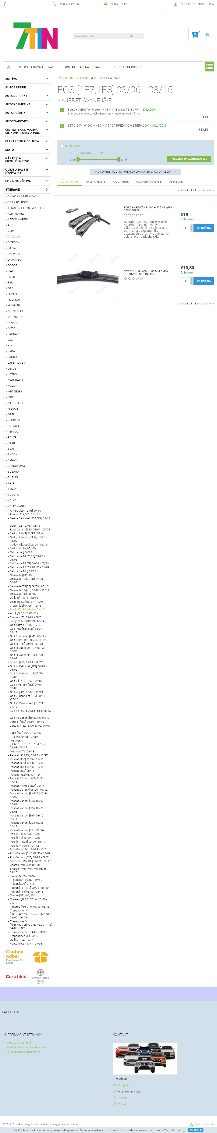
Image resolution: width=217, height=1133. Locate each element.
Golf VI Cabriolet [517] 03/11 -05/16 (27, 697)
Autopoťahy (15, 112)
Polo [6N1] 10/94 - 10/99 (25, 834)
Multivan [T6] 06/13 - (23, 751)
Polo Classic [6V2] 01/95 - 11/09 (30, 853)
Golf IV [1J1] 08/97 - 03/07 (26, 662)
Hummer (14, 305)
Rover (12, 437)
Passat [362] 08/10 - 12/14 (26, 774)
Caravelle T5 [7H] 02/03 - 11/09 (29, 590)
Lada (11, 351)
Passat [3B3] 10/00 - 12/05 (26, 763)
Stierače (12, 189)
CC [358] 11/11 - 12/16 (24, 597)
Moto (9, 149)
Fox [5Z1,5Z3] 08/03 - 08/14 (27, 621)
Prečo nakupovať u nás (36, 67)
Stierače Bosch (19, 202)
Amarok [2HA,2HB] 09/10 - (26, 510)
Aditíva (11, 79)
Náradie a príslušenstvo (17, 159)
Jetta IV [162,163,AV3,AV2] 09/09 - (30, 727)
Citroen (13, 242)
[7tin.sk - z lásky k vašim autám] (36, 36)
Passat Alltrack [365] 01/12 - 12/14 (27, 780)
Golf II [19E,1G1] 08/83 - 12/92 (28, 640)
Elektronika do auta (22, 141)
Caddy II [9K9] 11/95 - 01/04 (27, 533)
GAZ (10, 288)
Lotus (12, 374)
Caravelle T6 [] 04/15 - (23, 594)
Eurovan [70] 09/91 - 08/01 (26, 617)
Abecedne (176, 181)
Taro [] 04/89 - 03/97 (22, 876)
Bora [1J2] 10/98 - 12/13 (25, 525)
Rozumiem (195, 1130)
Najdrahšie (121, 181)
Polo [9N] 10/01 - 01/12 (24, 845)
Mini (11, 397)
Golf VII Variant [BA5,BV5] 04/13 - (30, 717)
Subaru (13, 471)
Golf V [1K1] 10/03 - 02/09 (26, 680)
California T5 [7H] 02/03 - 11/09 (29, 567)
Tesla (12, 488)
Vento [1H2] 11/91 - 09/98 (26, 943)
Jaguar (13, 334)
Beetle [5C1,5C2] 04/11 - (25, 514)
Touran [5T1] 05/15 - (22, 895)
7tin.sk (122, 1098)
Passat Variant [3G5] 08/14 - (27, 830)
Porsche (14, 425)
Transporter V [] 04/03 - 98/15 (28, 932)
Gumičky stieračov (22, 196)
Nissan (13, 408)
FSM (11, 282)
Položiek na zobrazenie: (189, 158)
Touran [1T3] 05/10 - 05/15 (26, 891)
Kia (10, 345)
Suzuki (13, 477)
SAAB (11, 443)
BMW (11, 230)
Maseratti (15, 380)
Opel (11, 414)
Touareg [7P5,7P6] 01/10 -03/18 (30, 906)
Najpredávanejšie (149, 181)
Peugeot (14, 420)
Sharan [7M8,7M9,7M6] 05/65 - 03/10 (29, 870)
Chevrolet (16, 311)
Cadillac (14, 236)
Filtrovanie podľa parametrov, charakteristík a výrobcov (133, 171)
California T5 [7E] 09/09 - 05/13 (29, 563)
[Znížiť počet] (191, 230)
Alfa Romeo (16, 213)
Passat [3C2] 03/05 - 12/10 (26, 767)
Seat (11, 448)
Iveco (12, 328)
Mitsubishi (15, 403)
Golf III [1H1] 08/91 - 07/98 (26, 643)
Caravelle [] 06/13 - (21, 575)
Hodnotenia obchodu (129, 67)
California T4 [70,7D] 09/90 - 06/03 (27, 558)
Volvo (12, 500)
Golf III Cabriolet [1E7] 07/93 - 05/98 (28, 649)
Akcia (69, 153)
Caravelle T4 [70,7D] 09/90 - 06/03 (27, 580)
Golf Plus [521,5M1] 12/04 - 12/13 (27, 630)
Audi (11, 225)
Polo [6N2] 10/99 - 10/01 (25, 837)
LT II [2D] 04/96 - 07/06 (24, 736)
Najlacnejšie (95, 181)
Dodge (12, 265)
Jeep (11, 339)
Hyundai (14, 299)
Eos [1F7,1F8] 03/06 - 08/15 (27, 609)
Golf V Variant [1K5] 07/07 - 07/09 (27, 686)
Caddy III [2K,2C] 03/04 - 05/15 (28, 544)
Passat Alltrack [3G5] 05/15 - (28, 785)
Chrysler (15, 316)
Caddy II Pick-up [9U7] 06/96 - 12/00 (28, 539)
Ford (11, 276)
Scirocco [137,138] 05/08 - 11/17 (30, 861)
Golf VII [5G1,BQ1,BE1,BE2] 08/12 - (30, 712)
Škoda (12, 454)
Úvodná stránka (8, 67)
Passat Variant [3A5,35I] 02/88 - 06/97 (29, 795)
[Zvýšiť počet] (191, 226)
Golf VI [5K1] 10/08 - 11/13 (26, 692)
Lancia (12, 357)
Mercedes (15, 391)
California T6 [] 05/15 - (24, 571)
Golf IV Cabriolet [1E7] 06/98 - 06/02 (28, 668)
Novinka (86, 153)
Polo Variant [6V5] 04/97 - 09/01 (30, 857)
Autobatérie (15, 87)
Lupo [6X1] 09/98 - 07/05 (25, 732)
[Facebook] (5, 4)
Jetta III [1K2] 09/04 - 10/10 (27, 721)
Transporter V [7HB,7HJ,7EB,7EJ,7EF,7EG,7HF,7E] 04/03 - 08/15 (30, 925)
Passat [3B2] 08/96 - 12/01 (26, 759)
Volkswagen (17, 506)
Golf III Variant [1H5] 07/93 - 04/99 (27, 656)
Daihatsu (14, 259)
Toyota (13, 494)
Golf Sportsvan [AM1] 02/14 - (28, 636)
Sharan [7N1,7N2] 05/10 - (25, 864)
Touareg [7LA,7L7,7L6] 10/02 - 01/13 (28, 901)
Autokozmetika (18, 104)
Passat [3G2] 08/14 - (23, 770)
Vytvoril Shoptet (204, 1124)
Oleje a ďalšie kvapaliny (16, 171)
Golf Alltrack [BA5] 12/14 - (26, 624)
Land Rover (16, 362)
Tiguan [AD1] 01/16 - (23, 883)
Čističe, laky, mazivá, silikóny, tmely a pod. (22, 131)
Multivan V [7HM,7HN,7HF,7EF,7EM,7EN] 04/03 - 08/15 (27, 744)
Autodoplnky (16, 96)
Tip (101, 153)
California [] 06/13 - (22, 552)
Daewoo (14, 253)
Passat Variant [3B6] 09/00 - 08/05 (27, 809)
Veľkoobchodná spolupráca (23, 1051)
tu (184, 1130)
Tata (11, 483)
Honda (13, 294)
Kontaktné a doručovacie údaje (25, 1047)
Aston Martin (18, 219)
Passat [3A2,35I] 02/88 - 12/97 (29, 755)
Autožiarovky (16, 121)
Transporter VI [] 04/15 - (25, 936)
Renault (14, 431)
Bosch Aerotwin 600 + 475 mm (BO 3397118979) (112, 109)
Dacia (12, 248)
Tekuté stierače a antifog (27, 207)
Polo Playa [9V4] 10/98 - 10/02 (29, 849)
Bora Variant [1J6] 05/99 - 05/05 (30, 529)
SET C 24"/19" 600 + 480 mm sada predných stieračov (117, 125)
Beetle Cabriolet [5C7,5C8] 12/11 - (30, 520)
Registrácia (206, 4)
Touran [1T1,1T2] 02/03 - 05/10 (29, 887)
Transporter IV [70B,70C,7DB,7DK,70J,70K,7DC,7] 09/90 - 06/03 (30, 914)
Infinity (13, 322)
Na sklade (72, 146)
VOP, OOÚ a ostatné (18, 1042)
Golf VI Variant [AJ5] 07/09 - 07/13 (27, 705)
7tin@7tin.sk (126, 1085)
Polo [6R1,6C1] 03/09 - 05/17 (28, 841)
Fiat (10, 271)
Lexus (12, 368)
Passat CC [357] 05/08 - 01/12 (28, 789)
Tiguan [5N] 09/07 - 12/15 (26, 880)
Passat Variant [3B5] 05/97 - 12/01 (27, 802)
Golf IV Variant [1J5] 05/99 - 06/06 (27, 675)
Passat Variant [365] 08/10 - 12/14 (27, 817)
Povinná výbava (18, 181)
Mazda (13, 385)
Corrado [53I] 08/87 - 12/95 (26, 601)
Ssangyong (16, 465)
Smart (12, 460)
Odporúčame (69, 181)
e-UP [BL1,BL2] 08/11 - (24, 613)
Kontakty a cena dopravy (83, 67)
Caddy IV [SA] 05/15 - (23, 548)
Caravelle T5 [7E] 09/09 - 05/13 (29, 586)
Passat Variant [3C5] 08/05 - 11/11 (27, 824)
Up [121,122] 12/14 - (22, 939)
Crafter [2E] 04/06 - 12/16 (25, 605)
